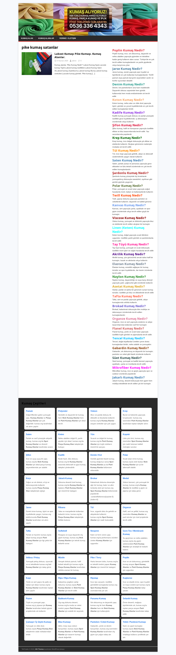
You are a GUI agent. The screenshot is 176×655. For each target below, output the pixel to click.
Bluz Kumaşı (64, 622)
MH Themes (39, 649)
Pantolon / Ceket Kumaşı (102, 622)
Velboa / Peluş (33, 557)
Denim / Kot (96, 455)
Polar (125, 455)
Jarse (28, 507)
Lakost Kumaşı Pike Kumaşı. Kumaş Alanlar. (78, 55)
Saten (29, 434)
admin (74, 61)
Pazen (29, 598)
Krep (125, 411)
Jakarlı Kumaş (65, 478)
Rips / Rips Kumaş (67, 578)
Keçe (28, 478)
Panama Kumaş (98, 598)
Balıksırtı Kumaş (66, 598)
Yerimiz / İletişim (67, 38)
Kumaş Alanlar (46, 38)
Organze (127, 507)
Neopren (94, 531)
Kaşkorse (127, 578)
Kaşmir (126, 434)
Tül (92, 507)
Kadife (61, 455)
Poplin (126, 557)
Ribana (61, 507)
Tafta (28, 531)
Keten (61, 434)
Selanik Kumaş (130, 598)
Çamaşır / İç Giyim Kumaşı (38, 622)
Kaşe (28, 578)
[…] (93, 74)
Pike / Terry (95, 557)
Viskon (93, 411)
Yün (92, 434)
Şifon (28, 455)
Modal (126, 478)
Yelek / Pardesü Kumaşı (134, 622)
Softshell (62, 531)
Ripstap (94, 578)
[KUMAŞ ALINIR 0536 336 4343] (88, 34)
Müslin (61, 557)
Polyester (63, 411)
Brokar (93, 478)
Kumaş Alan (27, 38)
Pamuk (29, 411)
